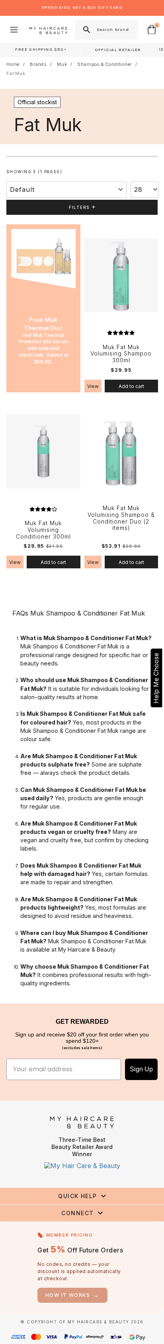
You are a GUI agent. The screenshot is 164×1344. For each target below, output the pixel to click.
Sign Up (141, 1069)
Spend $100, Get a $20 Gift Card (82, 7)
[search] (86, 30)
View (93, 386)
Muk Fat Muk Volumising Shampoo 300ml (121, 354)
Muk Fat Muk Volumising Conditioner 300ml (43, 530)
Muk (62, 64)
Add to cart (131, 386)
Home (13, 64)
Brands (38, 64)
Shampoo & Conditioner (104, 64)
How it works (72, 1295)
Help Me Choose (156, 677)
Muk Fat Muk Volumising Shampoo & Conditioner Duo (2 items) (121, 518)
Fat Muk (15, 73)
